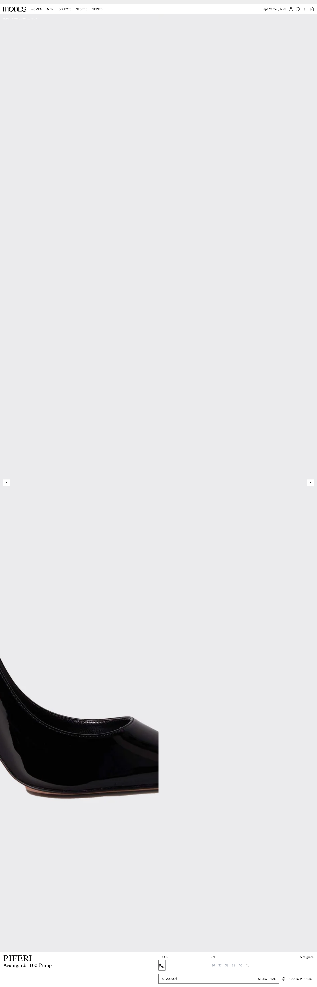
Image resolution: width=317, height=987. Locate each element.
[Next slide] (310, 482)
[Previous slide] (6, 482)
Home (6, 18)
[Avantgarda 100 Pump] (161, 965)
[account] (291, 9)
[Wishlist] (305, 9)
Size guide (307, 957)
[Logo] (14, 9)
